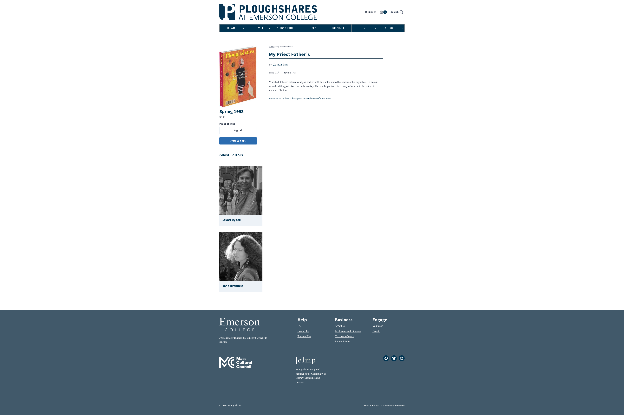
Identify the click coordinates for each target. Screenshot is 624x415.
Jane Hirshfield (232, 286)
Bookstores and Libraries (348, 331)
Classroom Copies (344, 336)
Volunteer (377, 325)
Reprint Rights (342, 341)
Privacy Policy (371, 405)
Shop (312, 28)
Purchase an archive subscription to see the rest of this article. (300, 98)
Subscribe (285, 28)
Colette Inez (280, 64)
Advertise (340, 325)
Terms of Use (304, 336)
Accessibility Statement (393, 405)
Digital (238, 130)
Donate (338, 28)
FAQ (300, 325)
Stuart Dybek (231, 220)
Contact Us (303, 331)
